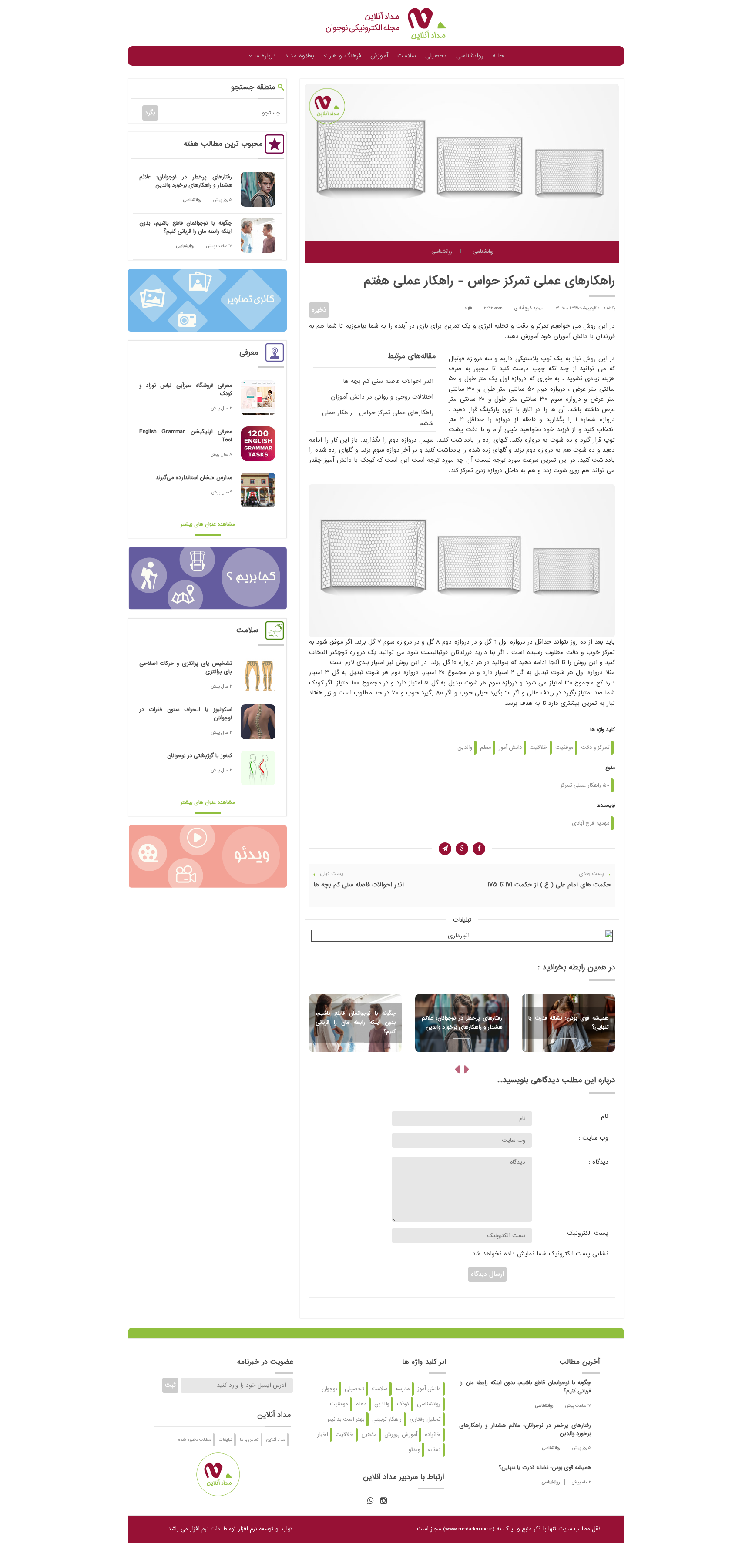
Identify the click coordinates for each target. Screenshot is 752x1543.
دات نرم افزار (205, 1529)
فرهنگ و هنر (344, 55)
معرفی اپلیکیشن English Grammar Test (185, 436)
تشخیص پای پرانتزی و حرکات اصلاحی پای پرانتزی (185, 668)
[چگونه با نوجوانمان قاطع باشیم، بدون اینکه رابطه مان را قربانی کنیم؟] (258, 235)
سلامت (406, 55)
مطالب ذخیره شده (194, 1439)
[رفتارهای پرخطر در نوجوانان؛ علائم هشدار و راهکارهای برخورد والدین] (258, 189)
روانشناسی (469, 55)
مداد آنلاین (275, 1439)
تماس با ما (249, 1439)
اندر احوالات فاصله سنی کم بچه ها (388, 381)
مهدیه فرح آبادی (528, 308)
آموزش (379, 55)
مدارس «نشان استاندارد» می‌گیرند (193, 478)
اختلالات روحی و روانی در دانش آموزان (382, 397)
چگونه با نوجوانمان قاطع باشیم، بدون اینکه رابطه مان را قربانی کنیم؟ (185, 227)
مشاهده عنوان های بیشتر (208, 524)
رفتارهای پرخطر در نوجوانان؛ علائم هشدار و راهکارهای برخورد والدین (185, 181)
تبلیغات (225, 1439)
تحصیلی (435, 55)
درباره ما (264, 55)
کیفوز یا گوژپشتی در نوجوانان (199, 756)
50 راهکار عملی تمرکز (584, 785)
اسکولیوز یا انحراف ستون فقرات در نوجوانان (185, 714)
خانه (498, 55)
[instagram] (383, 1501)
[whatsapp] (370, 1501)
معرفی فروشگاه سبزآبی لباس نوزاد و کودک (185, 390)
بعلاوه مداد (299, 55)
